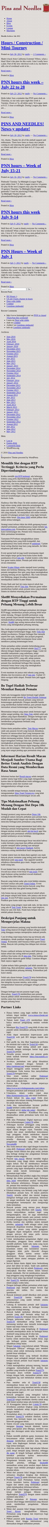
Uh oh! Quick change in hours (20, 299)
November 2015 (14, 351)
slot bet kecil (32, 831)
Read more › (6, 71)
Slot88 (11, 622)
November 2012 (14, 417)
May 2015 (11, 363)
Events (9, 26)
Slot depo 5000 (23, 517)
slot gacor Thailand (25, 848)
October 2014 (12, 373)
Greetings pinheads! (15, 306)
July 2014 (11, 378)
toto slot (20, 558)
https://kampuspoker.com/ (17, 1095)
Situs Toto (28, 714)
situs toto (27, 956)
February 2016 (13, 344)
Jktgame (19, 1426)
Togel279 (40, 1370)
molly (27, 54)
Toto (3, 930)
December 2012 (13, 414)
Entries (12, 443)
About (9, 21)
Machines (11, 30)
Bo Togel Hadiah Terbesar (35, 697)
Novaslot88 (11, 1144)
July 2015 (11, 358)
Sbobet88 (44, 1463)
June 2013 (11, 400)
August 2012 (12, 424)
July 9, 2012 (15, 224)
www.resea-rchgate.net (38, 1015)
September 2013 (14, 392)
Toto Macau (33, 728)
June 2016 (11, 337)
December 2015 (13, 349)
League (10, 28)
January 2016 (12, 346)
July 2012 (11, 427)
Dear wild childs (14, 301)
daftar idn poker (28, 1110)
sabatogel (19, 1224)
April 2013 (11, 405)
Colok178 (28, 1122)
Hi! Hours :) (12, 296)
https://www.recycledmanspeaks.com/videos (26, 1088)
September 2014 (14, 375)
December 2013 (13, 385)
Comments (13, 445)
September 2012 (14, 422)
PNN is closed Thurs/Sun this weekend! (26, 316)
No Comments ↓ (40, 93)
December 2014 (13, 368)
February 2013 (13, 410)
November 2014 (14, 371)
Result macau (25, 776)
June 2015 (11, 361)
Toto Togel (16, 907)
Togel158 (11, 1037)
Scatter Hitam (13, 567)
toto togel (19, 860)
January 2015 (12, 366)
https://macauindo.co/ (39, 1056)
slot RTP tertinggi (22, 476)
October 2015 (12, 354)
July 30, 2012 (16, 54)
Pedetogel (43, 1076)
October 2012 (12, 419)
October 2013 (12, 390)
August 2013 (12, 395)
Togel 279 (25, 1020)
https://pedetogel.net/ (15, 1066)
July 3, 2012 (15, 263)
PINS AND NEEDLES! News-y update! (22, 126)
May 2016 (11, 339)
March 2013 (12, 407)
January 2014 (12, 383)
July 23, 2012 (16, 93)
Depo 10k (36, 814)
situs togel (31, 1098)
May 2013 (11, 402)
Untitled (10, 304)
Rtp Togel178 (22, 1027)
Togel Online (29, 883)
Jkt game (11, 1453)
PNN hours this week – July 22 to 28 (22, 84)
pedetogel (36, 543)
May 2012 (11, 431)
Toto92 (10, 1195)
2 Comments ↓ (39, 54)
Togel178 (27, 977)
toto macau (19, 1159)
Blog (9, 23)
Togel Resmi (14, 1511)
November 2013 (14, 388)
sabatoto (28, 968)
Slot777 (37, 648)
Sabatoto (35, 1246)
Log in (9, 441)
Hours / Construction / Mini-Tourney (22, 45)
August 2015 (12, 356)
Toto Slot (24, 586)
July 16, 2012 (16, 177)
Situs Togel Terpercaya (24, 793)
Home (9, 18)
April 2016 (11, 341)
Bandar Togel (32, 1519)
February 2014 (13, 380)
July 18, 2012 (16, 135)
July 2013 (11, 397)
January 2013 (12, 412)
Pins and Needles (15, 452)
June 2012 (11, 429)
